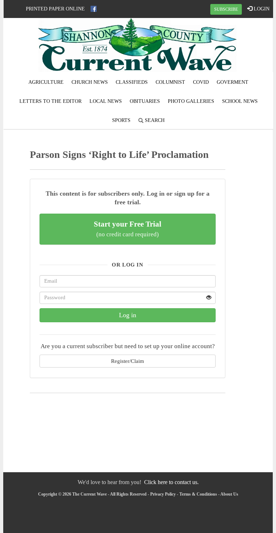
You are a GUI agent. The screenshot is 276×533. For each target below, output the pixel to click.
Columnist (170, 82)
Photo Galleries (191, 101)
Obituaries (145, 101)
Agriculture (46, 82)
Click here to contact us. (171, 482)
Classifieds (132, 82)
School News (240, 101)
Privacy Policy (163, 494)
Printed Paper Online (55, 9)
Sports (121, 120)
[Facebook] (94, 9)
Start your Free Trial (127, 229)
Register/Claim (127, 361)
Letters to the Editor (50, 101)
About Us (229, 494)
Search (154, 120)
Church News (90, 82)
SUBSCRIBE (226, 9)
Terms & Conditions (198, 494)
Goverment (232, 82)
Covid (201, 82)
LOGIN (261, 9)
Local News (105, 101)
